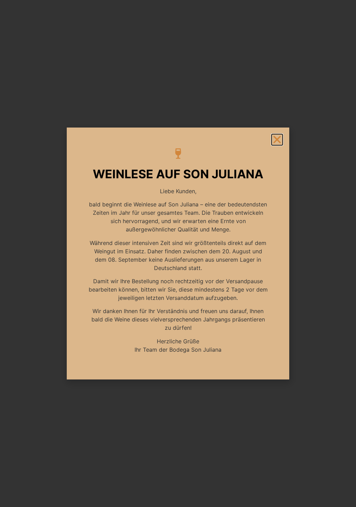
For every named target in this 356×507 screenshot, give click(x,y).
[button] (277, 139)
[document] (178, 253)
